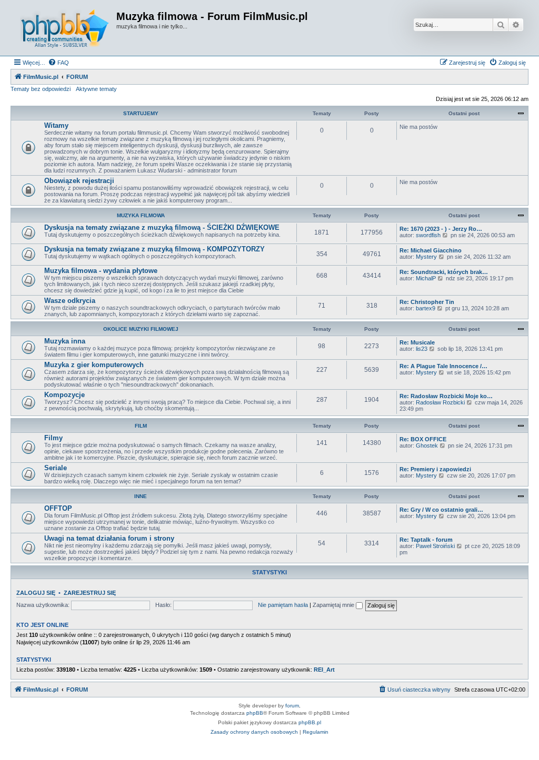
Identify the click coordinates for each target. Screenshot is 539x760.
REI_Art (324, 669)
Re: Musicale (417, 342)
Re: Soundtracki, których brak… (444, 272)
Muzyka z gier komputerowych (94, 365)
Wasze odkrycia (69, 301)
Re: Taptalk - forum (426, 539)
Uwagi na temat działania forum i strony (109, 538)
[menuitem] (58, 62)
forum (292, 705)
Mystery (426, 257)
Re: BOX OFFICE (423, 439)
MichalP (426, 278)
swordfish (428, 235)
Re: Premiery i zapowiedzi (435, 469)
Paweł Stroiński (435, 546)
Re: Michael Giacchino (431, 250)
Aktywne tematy (96, 89)
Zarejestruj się (90, 593)
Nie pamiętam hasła (283, 605)
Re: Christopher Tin (427, 302)
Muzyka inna (64, 341)
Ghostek (427, 445)
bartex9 (425, 308)
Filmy (53, 438)
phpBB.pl (309, 722)
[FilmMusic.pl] (64, 28)
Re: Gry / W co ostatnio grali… (441, 509)
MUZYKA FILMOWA (141, 215)
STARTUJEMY (140, 113)
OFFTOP (58, 508)
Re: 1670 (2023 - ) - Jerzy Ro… (441, 229)
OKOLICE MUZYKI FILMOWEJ (140, 329)
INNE (140, 496)
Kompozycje (64, 395)
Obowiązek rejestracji (79, 181)
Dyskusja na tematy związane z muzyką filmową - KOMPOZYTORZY (154, 249)
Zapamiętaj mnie (334, 605)
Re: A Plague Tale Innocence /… (443, 366)
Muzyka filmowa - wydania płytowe (100, 271)
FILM (141, 426)
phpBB (254, 713)
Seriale (55, 468)
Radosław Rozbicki (440, 402)
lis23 (421, 349)
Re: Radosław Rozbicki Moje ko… (446, 396)
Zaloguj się (35, 593)
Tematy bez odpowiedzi (41, 89)
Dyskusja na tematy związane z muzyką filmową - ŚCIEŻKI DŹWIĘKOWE (162, 227)
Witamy (56, 125)
